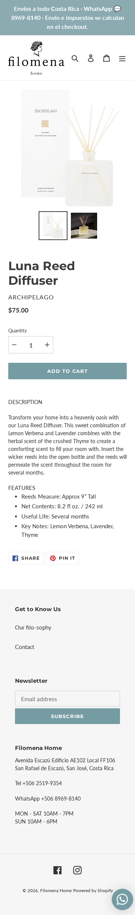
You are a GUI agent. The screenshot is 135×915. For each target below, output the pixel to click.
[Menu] (122, 58)
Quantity (17, 331)
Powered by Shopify (93, 890)
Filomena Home (56, 890)
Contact (24, 646)
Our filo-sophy (33, 627)
